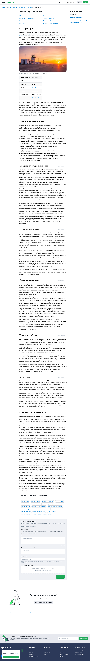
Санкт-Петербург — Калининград (29, 509)
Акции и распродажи (64, 650)
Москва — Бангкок (25, 506)
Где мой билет (47, 652)
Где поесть (22, 23)
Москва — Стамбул (35, 501)
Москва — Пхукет (60, 501)
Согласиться (11, 657)
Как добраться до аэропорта (27, 18)
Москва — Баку (51, 511)
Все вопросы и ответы (79, 654)
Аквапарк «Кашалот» (76, 17)
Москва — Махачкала (45, 509)
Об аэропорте (23, 16)
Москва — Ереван (36, 504)
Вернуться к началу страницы (43, 602)
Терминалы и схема (48, 18)
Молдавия (22, 7)
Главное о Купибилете (33, 650)
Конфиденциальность (64, 654)
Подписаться (83, 638)
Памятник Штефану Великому (78, 20)
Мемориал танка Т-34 (76, 22)
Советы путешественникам (50, 23)
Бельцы (29, 7)
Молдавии (22, 36)
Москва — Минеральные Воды (55, 506)
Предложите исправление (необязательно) (31, 547)
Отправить (60, 577)
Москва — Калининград (47, 501)
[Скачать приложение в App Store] (59, 2)
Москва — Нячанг (56, 509)
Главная (4, 7)
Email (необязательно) (26, 557)
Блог (45, 654)
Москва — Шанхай (47, 514)
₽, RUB (79, 2)
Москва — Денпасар (26, 511)
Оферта (61, 656)
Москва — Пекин (37, 514)
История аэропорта (24, 21)
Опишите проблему (26, 536)
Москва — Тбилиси (25, 514)
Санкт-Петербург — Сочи (39, 511)
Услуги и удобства (48, 21)
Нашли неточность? (61, 28)
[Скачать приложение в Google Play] (63, 2)
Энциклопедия (12, 7)
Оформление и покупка (79, 650)
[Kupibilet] (8, 2)
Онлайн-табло (36, 98)
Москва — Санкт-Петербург (39, 506)
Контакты (31, 652)
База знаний (46, 650)
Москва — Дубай (47, 504)
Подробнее (16, 653)
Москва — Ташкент (57, 504)
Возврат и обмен (78, 652)
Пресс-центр (31, 654)
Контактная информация (50, 16)
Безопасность (62, 652)
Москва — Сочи (25, 501)
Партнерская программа (34, 656)
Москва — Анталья (25, 504)
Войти (85, 2)
